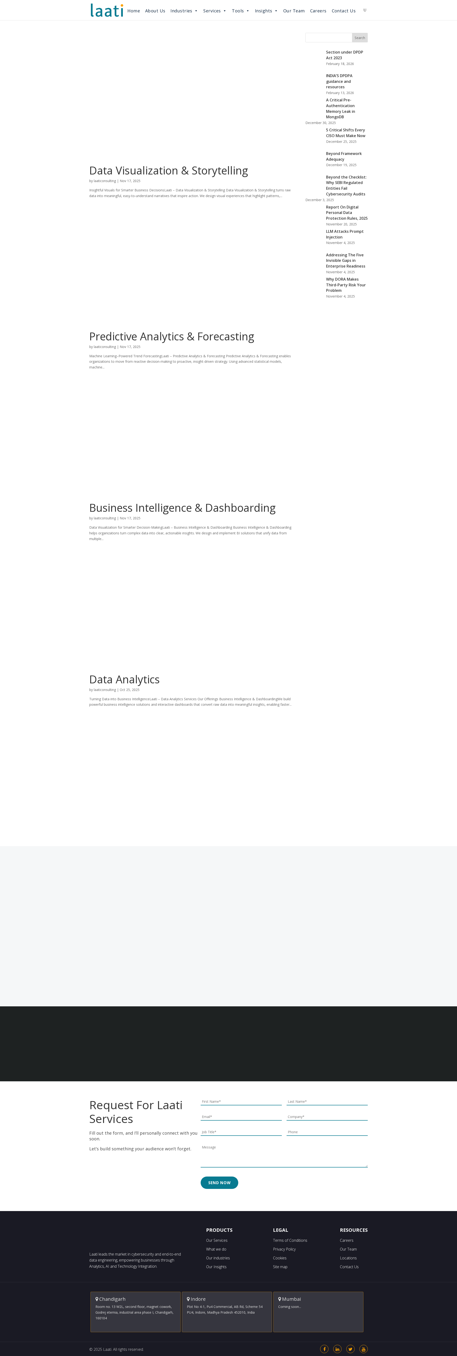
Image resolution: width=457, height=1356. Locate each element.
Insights (263, 11)
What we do (216, 1249)
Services (212, 11)
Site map (280, 1266)
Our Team (294, 11)
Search (360, 37)
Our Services (217, 1240)
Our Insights (216, 1266)
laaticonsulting (105, 181)
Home (133, 11)
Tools (238, 11)
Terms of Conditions (290, 1240)
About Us (155, 11)
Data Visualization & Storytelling (168, 170)
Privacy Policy (284, 1249)
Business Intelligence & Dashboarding (182, 507)
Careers (318, 11)
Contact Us (344, 11)
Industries (181, 11)
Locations (348, 1258)
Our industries (218, 1258)
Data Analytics (124, 679)
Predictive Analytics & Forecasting (171, 336)
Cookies (280, 1258)
